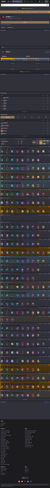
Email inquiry (3, 473)
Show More (24, 111)
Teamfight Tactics (17, 1)
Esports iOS (27, 446)
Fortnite (2, 449)
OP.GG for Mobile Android (30, 430)
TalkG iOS (27, 443)
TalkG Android (27, 442)
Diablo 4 (2, 451)
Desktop (2, 455)
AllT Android (27, 433)
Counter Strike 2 (4, 448)
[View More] (36, 1)
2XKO (2, 452)
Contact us (3, 474)
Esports (2, 461)
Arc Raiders (3, 445)
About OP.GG (3, 423)
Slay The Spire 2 (4, 446)
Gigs (1, 462)
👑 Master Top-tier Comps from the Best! (26, 8)
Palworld (2, 433)
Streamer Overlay (4, 464)
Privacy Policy (4, 468)
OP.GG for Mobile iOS (29, 432)
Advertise (27, 470)
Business (26, 468)
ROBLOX (2, 439)
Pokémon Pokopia (4, 442)
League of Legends (4, 430)
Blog (1, 426)
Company (2, 424)
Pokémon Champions (5, 435)
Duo (1, 458)
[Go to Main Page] (3, 1)
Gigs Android (27, 439)
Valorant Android (28, 436)
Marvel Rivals (3, 443)
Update (25, 22)
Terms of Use (3, 470)
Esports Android (28, 445)
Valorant (2, 436)
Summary (3, 27)
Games (2, 457)
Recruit (26, 471)
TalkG (2, 459)
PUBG (2, 438)
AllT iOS (26, 435)
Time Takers (3, 454)
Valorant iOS (27, 438)
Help (1, 471)
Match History (10, 27)
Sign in (46, 1)
